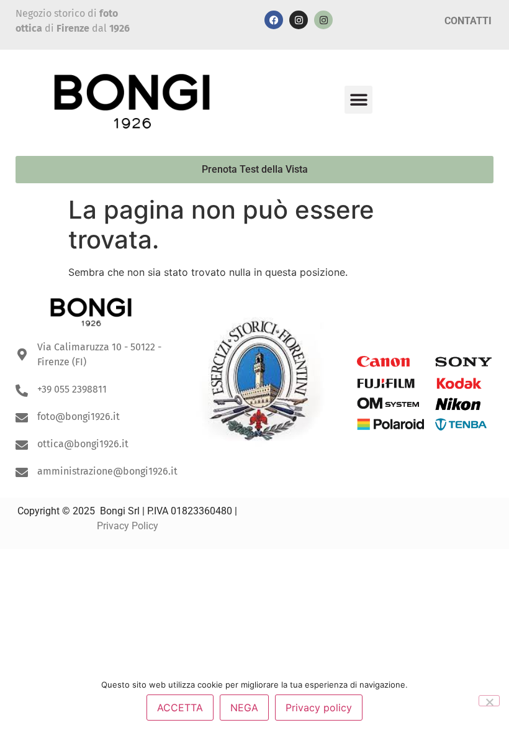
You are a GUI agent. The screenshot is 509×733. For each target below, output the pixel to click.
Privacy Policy (127, 526)
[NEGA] (489, 700)
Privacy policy (319, 707)
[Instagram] (298, 20)
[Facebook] (273, 20)
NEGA (244, 707)
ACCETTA (180, 707)
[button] (358, 100)
